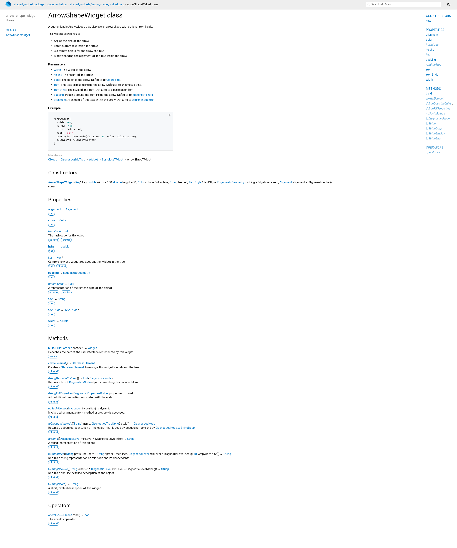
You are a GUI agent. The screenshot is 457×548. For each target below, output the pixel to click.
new (428, 20)
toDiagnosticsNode (60, 423)
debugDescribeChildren (62, 378)
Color (141, 182)
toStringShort (56, 484)
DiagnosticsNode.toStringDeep (175, 427)
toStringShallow (58, 469)
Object (52, 159)
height (58, 75)
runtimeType (56, 284)
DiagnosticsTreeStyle (105, 423)
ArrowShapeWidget (61, 182)
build (51, 348)
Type (71, 284)
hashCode (54, 231)
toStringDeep (56, 454)
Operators (434, 147)
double (92, 182)
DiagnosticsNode (100, 378)
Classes (12, 30)
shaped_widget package (29, 4)
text (56, 84)
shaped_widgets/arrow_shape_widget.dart (97, 4)
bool (87, 515)
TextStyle (195, 182)
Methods (433, 88)
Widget (93, 159)
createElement (57, 363)
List (85, 378)
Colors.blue (113, 79)
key (50, 257)
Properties (435, 30)
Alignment (286, 182)
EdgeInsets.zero (142, 94)
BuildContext (63, 348)
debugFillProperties (60, 393)
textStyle (60, 89)
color (57, 79)
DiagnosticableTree (73, 159)
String (173, 182)
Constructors (438, 16)
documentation (57, 4)
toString (53, 438)
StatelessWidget (112, 159)
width (57, 70)
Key (77, 182)
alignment (60, 99)
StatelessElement (83, 363)
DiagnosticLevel (70, 438)
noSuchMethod (57, 408)
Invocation (74, 408)
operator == (55, 515)
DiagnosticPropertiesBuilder (91, 393)
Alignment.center (143, 99)
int (66, 231)
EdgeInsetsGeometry (230, 182)
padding (59, 94)
